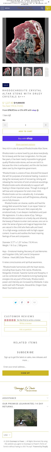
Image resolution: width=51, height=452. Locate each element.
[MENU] (1, 8)
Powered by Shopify (40, 446)
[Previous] (4, 40)
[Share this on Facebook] (22, 302)
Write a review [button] (26, 323)
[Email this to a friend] (34, 302)
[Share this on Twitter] (15, 302)
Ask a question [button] (25, 329)
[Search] (42, 8)
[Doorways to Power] (25, 8)
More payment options (25, 144)
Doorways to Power (17, 441)
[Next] (47, 40)
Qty (3, 120)
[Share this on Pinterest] (28, 302)
